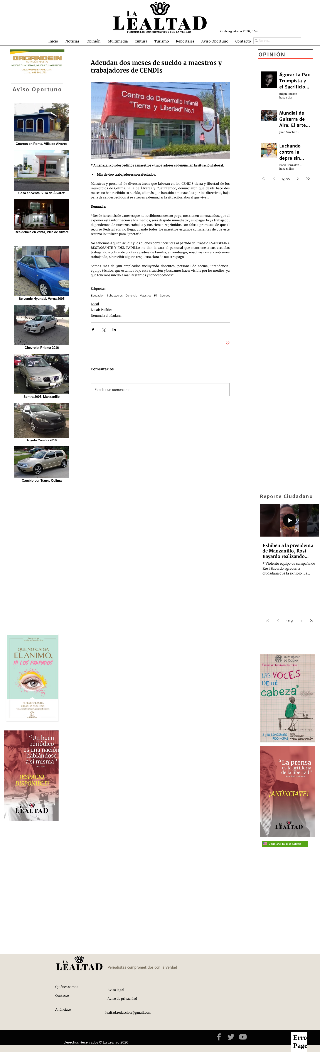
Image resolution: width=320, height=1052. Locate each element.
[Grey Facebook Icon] (219, 1037)
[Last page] (312, 621)
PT (155, 295)
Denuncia (131, 295)
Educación (97, 295)
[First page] (267, 621)
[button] (72, 41)
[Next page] (301, 621)
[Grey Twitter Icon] (231, 1037)
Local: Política (102, 310)
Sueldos (165, 295)
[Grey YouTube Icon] (243, 1037)
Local (95, 304)
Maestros (146, 295)
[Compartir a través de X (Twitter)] (103, 330)
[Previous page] (278, 621)
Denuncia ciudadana (106, 316)
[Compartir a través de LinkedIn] (114, 330)
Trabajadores (115, 295)
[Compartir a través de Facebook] (93, 330)
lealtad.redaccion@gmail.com (128, 1013)
